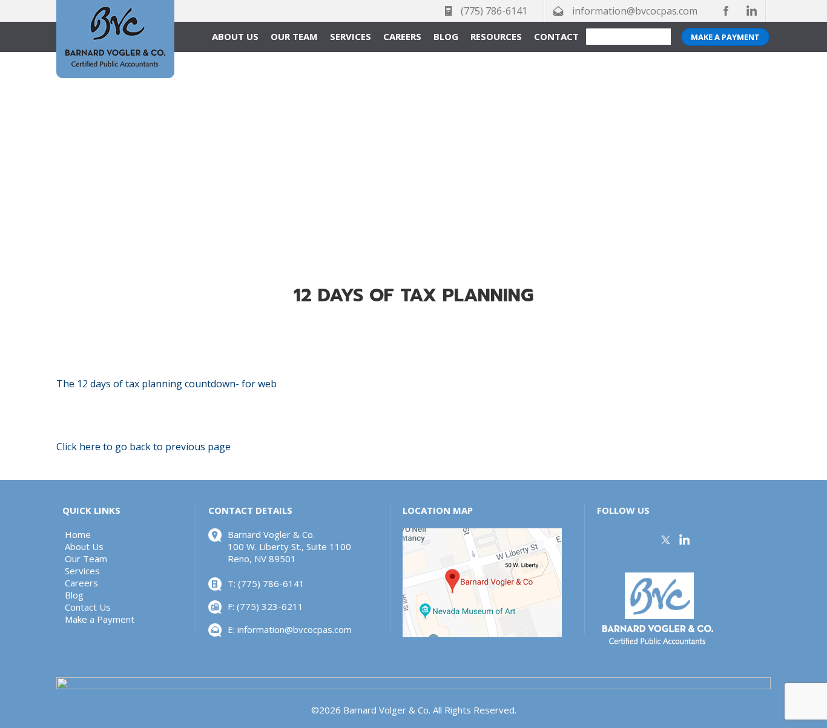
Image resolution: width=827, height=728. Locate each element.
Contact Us (88, 607)
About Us (235, 36)
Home (78, 534)
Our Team (294, 36)
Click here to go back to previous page (143, 446)
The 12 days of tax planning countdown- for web (166, 383)
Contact (556, 36)
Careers (402, 36)
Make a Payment (725, 36)
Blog (445, 36)
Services (350, 36)
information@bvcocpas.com (634, 11)
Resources (496, 36)
